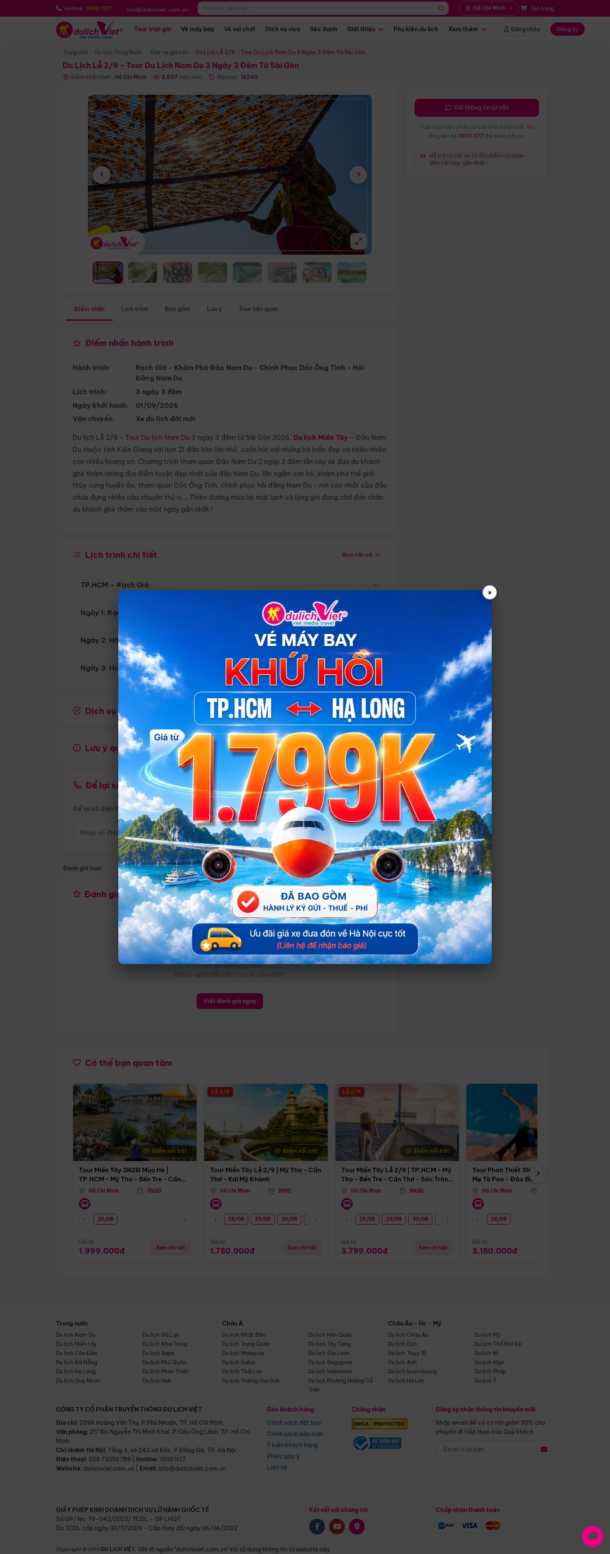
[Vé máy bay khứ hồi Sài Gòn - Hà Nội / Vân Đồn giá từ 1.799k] (305, 777)
